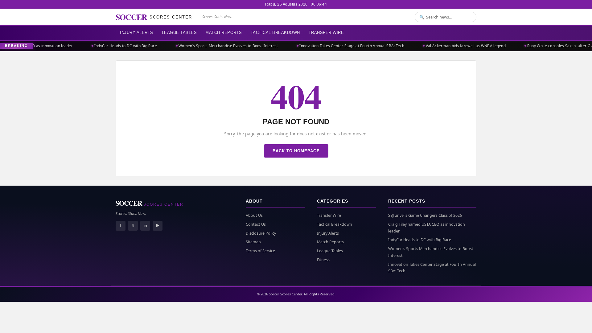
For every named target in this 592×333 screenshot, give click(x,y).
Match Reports (223, 32)
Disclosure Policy (261, 233)
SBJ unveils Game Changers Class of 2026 (425, 215)
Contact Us (256, 224)
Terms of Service (260, 250)
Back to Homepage (296, 151)
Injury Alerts (136, 32)
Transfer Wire (326, 32)
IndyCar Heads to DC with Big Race (120, 45)
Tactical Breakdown (275, 32)
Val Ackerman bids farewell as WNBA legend (461, 45)
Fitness (323, 259)
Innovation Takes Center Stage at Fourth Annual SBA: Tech (347, 45)
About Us (254, 215)
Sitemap (253, 242)
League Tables (179, 32)
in (145, 225)
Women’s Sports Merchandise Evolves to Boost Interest (223, 45)
